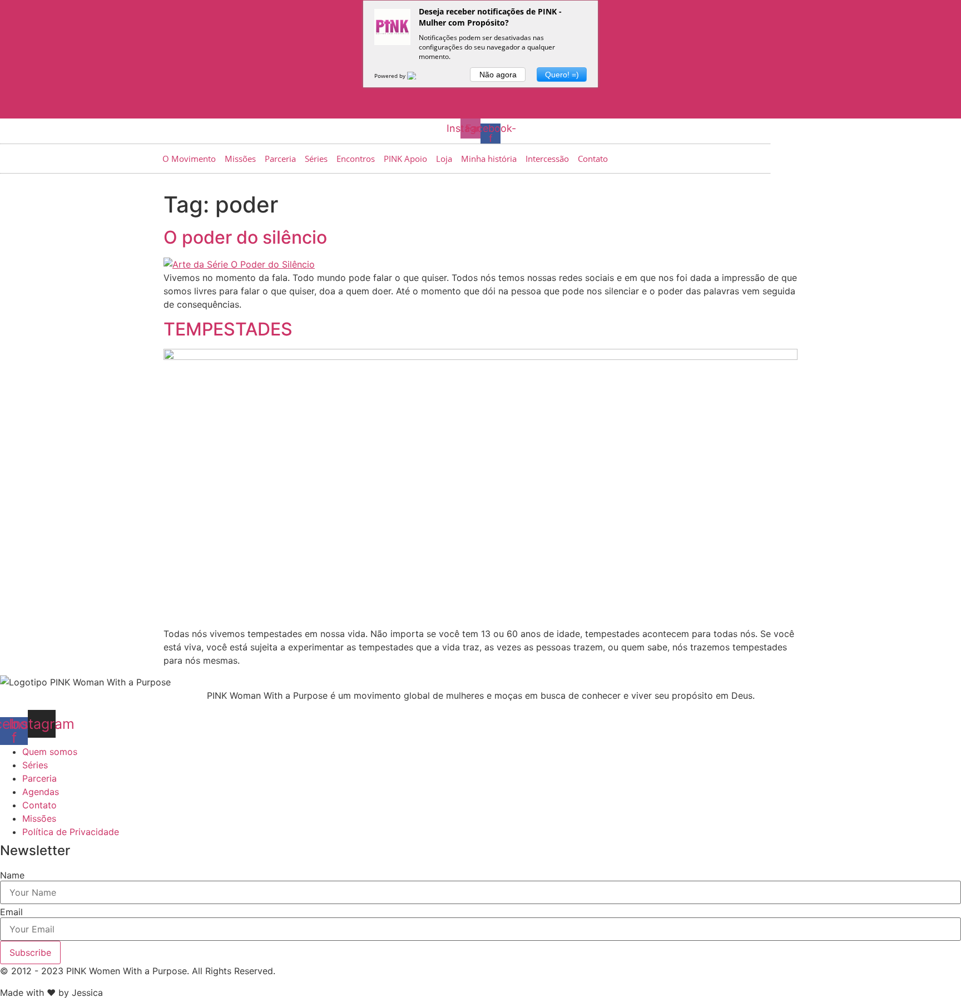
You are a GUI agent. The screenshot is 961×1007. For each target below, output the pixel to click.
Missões (240, 158)
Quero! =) (562, 74)
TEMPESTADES (228, 329)
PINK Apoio (405, 158)
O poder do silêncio (245, 237)
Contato (593, 158)
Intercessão (547, 158)
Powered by (390, 76)
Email (11, 911)
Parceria (280, 158)
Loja (444, 158)
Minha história (489, 158)
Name (12, 875)
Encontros (355, 158)
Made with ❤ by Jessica (51, 992)
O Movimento (189, 158)
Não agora (498, 74)
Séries (316, 158)
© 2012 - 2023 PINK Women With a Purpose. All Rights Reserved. (137, 970)
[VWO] (418, 76)
